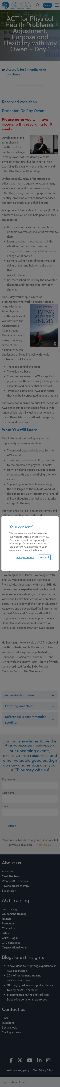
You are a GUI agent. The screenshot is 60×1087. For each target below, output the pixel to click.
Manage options (25, 557)
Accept (44, 557)
